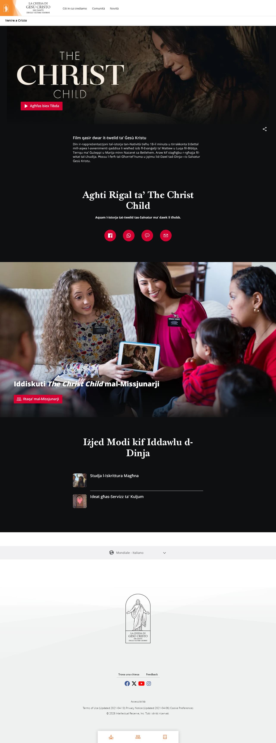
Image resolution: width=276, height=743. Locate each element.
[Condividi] (264, 129)
